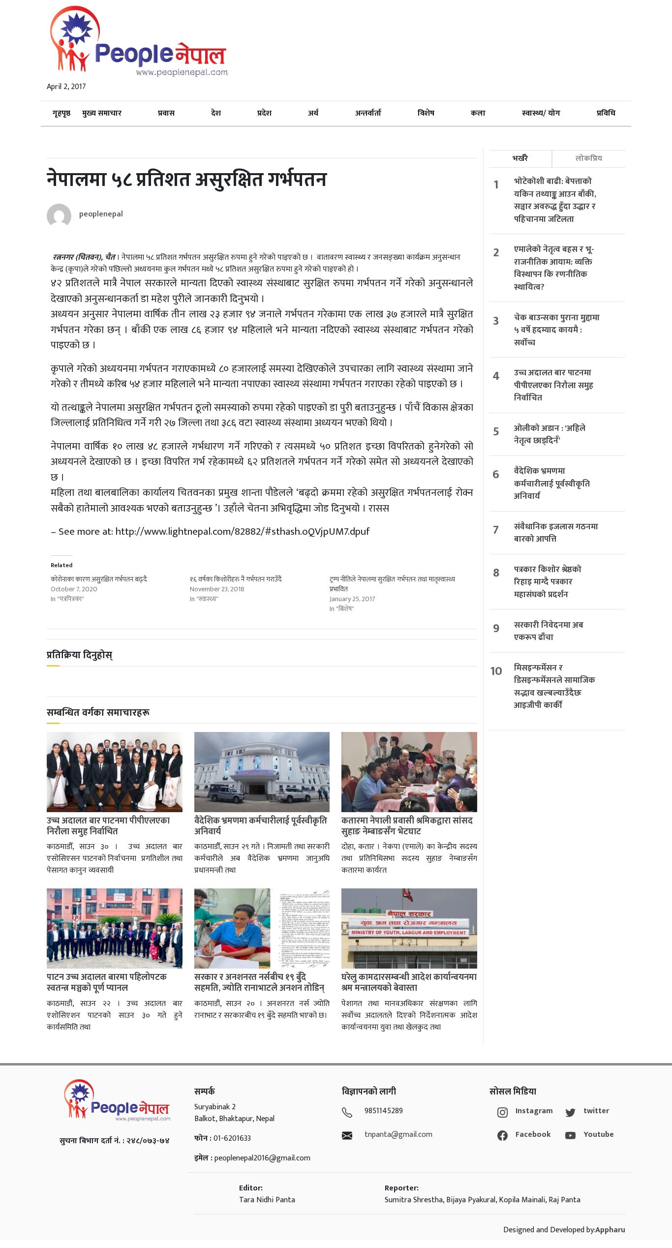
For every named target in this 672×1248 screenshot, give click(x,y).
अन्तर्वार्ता (368, 113)
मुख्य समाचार (102, 113)
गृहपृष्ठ (61, 113)
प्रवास (166, 113)
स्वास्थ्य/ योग (541, 113)
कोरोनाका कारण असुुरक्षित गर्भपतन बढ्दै (99, 579)
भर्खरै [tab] (520, 158)
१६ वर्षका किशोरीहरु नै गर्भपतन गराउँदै (235, 579)
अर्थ (313, 113)
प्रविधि (606, 113)
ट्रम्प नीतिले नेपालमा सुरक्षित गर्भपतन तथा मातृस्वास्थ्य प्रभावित (392, 584)
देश (216, 113)
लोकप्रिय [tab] (589, 158)
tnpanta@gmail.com (398, 1134)
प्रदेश (264, 113)
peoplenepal (101, 214)
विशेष (426, 113)
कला (478, 113)
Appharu (610, 1230)
